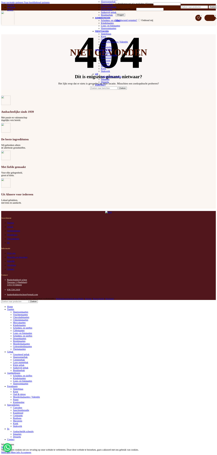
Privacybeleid (98, 299)
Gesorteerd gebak (21, 354)
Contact (10, 269)
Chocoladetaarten (21, 317)
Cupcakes (105, 52)
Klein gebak (106, 9)
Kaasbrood (106, 58)
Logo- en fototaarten (110, 25)
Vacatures (11, 265)
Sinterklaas (106, 34)
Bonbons (105, 63)
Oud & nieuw (107, 39)
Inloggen (120, 15)
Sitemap (88, 299)
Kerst (103, 36)
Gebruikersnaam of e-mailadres (134, 4)
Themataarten (19, 349)
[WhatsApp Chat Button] (7, 447)
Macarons (105, 66)
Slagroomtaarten (108, 28)
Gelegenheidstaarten (22, 346)
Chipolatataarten (20, 320)
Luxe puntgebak (108, 7)
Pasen (103, 44)
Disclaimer (109, 299)
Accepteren (26, 452)
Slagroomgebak (108, 1)
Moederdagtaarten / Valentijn (114, 42)
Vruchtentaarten (20, 314)
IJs (8, 243)
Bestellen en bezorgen (17, 257)
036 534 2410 (13, 289)
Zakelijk (11, 261)
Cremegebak (107, 4)
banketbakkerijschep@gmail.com (22, 294)
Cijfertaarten (19, 330)
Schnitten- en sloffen (110, 20)
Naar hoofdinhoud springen (37, 2)
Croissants (106, 60)
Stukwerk (105, 71)
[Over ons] (108, 212)
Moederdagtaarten (21, 344)
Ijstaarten (105, 79)
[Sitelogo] (7, 25)
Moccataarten (19, 322)
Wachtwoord (126, 9)
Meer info (10, 452)
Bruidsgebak (107, 15)
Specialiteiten (13, 239)
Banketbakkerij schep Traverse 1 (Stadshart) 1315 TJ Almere (17, 282)
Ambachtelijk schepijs (111, 76)
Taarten (10, 223)
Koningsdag (106, 47)
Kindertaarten (107, 23)
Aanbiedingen (13, 231)
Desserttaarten (19, 338)
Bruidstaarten (19, 341)
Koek (103, 68)
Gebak (10, 227)
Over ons (11, 253)
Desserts (105, 82)
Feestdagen (12, 235)
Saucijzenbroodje (109, 55)
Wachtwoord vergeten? (126, 20)
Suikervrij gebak (108, 12)
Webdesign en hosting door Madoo (70, 299)
